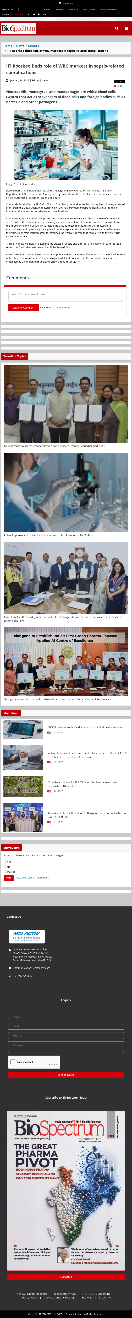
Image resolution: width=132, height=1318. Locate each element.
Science (33, 46)
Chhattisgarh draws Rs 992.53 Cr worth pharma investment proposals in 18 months (82, 784)
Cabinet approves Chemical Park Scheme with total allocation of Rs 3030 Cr (48, 535)
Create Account (62, 307)
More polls (43, 877)
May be (10, 871)
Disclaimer (105, 1297)
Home (7, 46)
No (8, 866)
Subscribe (5, 14)
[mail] (115, 86)
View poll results (25, 877)
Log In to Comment (23, 307)
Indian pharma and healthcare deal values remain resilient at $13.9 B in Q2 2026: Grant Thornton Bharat (87, 755)
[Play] (121, 86)
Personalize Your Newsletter (109, 9)
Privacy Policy (28, 1297)
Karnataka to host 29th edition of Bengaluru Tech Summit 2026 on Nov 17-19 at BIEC (86, 815)
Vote (8, 878)
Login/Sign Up (18, 14)
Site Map (87, 1297)
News (20, 46)
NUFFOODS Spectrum (96, 1293)
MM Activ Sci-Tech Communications (65, 1314)
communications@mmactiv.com (31, 968)
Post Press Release (89, 9)
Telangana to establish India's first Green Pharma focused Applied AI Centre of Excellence (56, 699)
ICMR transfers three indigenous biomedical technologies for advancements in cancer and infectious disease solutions (63, 619)
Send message (66, 1074)
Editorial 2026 (30, 9)
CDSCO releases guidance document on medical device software (85, 727)
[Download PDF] (118, 86)
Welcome (9, 9)
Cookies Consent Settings (59, 1297)
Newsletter (47, 9)
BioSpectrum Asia (65, 1293)
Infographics (60, 9)
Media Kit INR (73, 9)
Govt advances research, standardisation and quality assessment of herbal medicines (54, 446)
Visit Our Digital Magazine (31, 1293)
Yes (8, 861)
